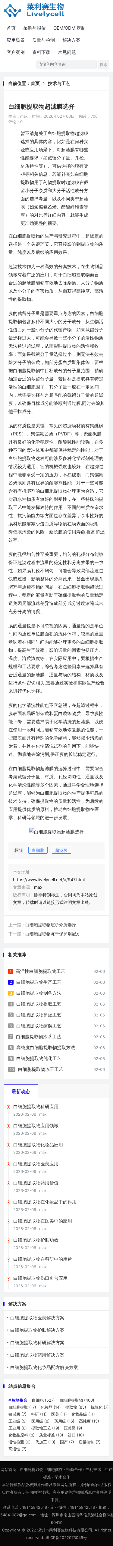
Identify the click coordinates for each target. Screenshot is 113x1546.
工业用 (17, 1428)
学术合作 (62, 1477)
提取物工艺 (45, 1428)
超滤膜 (61, 850)
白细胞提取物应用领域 (35, 1125)
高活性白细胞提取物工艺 (40, 971)
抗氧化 (100, 1407)
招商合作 (74, 1469)
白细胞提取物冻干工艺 (40, 1069)
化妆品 (51, 1407)
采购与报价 (34, 28)
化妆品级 (83, 1414)
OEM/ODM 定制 (69, 28)
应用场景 (16, 40)
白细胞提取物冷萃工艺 (38, 1036)
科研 (39, 1414)
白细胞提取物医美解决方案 (37, 1318)
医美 (59, 1414)
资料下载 (41, 52)
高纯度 (89, 1421)
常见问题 (67, 52)
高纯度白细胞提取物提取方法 (45, 1047)
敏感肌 (17, 1414)
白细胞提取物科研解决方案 (37, 1342)
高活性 (17, 1448)
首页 (11, 28)
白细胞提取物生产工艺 (38, 982)
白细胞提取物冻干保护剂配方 (52, 933)
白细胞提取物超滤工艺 (38, 1015)
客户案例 (16, 52)
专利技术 (93, 1469)
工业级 (17, 1421)
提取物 (75, 1407)
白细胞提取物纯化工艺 (38, 1058)
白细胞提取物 (76, 1400)
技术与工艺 (59, 83)
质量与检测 (43, 40)
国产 (67, 1441)
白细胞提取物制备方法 (38, 993)
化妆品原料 (21, 1435)
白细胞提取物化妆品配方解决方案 (44, 1367)
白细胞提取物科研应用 (35, 1106)
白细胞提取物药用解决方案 (37, 1355)
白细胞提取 (22, 1407)
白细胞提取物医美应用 (35, 1164)
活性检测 (19, 1441)
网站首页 (8, 1469)
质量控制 (90, 1441)
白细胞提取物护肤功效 (35, 1240)
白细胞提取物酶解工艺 (38, 1026)
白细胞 (38, 850)
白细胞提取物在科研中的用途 (42, 1259)
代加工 (45, 1441)
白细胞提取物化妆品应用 (38, 1144)
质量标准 (51, 1435)
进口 (76, 1435)
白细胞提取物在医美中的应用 (42, 1221)
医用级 (40, 1421)
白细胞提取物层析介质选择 (50, 924)
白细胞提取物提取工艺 (38, 1004)
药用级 (64, 1421)
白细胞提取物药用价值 (35, 1183)
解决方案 (71, 40)
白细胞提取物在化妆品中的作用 (45, 1202)
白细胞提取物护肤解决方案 (37, 1330)
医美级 (73, 1428)
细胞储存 (55, 1469)
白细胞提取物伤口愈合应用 (40, 1278)
